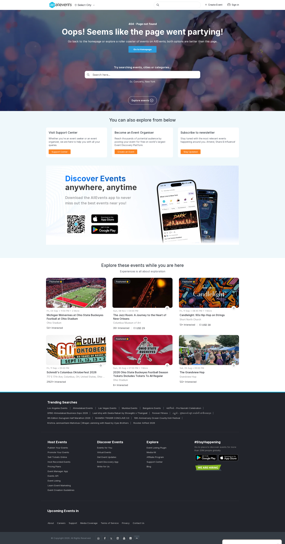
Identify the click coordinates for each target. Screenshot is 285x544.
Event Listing (54, 480)
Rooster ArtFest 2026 (144, 423)
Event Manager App (58, 471)
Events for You (104, 447)
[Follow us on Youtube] (124, 538)
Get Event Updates (106, 457)
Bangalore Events (152, 408)
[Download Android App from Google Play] (206, 457)
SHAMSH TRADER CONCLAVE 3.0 (112, 418)
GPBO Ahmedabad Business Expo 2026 (67, 413)
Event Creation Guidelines (61, 490)
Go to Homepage (142, 49)
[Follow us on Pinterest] (130, 538)
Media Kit (151, 452)
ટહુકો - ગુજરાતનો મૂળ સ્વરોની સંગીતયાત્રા (192, 413)
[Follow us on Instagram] (118, 538)
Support (73, 523)
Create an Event (126, 151)
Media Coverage (88, 523)
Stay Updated (191, 151)
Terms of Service (110, 523)
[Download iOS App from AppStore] (228, 457)
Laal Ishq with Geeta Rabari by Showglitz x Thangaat (120, 413)
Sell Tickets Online (57, 457)
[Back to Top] (137, 538)
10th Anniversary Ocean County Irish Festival (157, 418)
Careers (61, 523)
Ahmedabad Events (83, 408)
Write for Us (103, 466)
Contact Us (138, 523)
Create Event (215, 4)
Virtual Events (104, 452)
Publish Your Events (58, 447)
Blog (149, 466)
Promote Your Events (58, 452)
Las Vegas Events (107, 408)
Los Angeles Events (57, 408)
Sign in (235, 4)
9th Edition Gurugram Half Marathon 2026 (68, 418)
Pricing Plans (54, 466)
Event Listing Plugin (156, 447)
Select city (84, 5)
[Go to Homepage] (98, 538)
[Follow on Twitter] (111, 538)
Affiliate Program (155, 457)
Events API (53, 476)
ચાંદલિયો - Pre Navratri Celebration (183, 408)
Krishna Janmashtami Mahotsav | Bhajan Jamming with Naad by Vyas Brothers (88, 423)
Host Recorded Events (59, 462)
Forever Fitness (160, 413)
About (51, 523)
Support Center (155, 462)
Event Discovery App (107, 462)
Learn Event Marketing (59, 485)
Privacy (125, 523)
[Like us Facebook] (105, 538)
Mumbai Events (130, 408)
